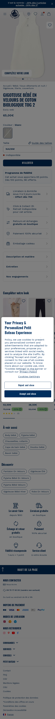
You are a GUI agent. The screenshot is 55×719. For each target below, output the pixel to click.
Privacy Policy (28, 371)
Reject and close (26, 385)
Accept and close (28, 393)
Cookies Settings (29, 376)
